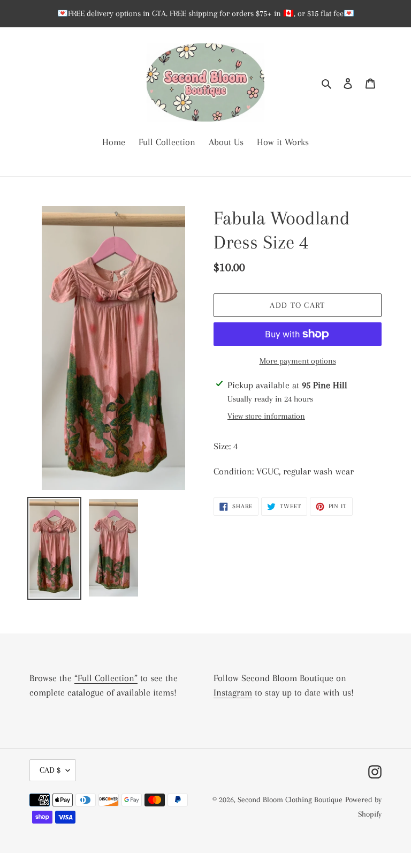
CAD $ (50, 770)
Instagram (233, 692)
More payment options (298, 361)
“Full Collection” (106, 678)
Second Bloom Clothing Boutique (290, 799)
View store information (266, 416)
